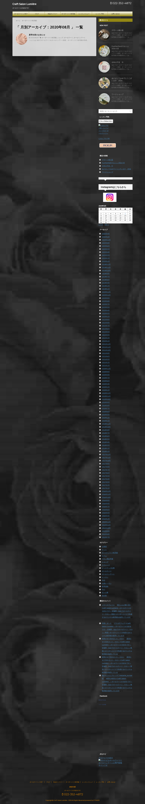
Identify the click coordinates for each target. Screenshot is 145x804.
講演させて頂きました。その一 (113, 639)
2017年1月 (106, 488)
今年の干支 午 (117, 62)
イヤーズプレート (108, 605)
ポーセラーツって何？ (21, 14)
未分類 (104, 596)
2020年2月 (106, 387)
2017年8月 (106, 467)
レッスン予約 (100, 14)
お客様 (104, 547)
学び (103, 589)
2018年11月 (106, 424)
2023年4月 (106, 310)
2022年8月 (106, 323)
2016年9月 (106, 500)
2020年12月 (106, 369)
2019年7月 (106, 408)
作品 (103, 580)
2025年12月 (106, 240)
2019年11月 (106, 396)
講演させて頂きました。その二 (113, 657)
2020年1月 (106, 390)
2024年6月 (106, 280)
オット (104, 550)
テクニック (106, 565)
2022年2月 (106, 338)
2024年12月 (106, 264)
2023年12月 (106, 292)
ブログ (37, 14)
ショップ (60, 38)
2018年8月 (106, 430)
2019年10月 (106, 399)
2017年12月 (106, 454)
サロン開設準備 (107, 559)
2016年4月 (106, 516)
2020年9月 (106, 372)
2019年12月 (106, 393)
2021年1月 (106, 366)
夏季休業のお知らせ (37, 35)
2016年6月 (106, 510)
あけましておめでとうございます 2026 (122, 79)
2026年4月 (106, 234)
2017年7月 (106, 470)
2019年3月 (106, 415)
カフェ (104, 556)
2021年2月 (106, 362)
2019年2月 (106, 418)
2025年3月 (106, 255)
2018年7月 (106, 433)
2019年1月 (106, 421)
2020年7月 (106, 378)
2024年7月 (106, 277)
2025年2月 (106, 258)
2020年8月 (106, 375)
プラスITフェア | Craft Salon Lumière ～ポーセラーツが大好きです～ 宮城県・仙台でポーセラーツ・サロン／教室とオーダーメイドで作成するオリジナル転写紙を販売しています (117, 629)
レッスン (105, 577)
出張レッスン (106, 583)
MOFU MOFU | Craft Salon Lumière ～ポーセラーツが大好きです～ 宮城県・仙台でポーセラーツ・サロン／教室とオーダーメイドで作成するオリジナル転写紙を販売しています (117, 684)
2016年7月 (106, 507)
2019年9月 (106, 402)
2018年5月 (106, 439)
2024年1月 (106, 289)
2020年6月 (106, 381)
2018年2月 (106, 448)
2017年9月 (106, 464)
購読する (104, 20)
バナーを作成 (102, 704)
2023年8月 (106, 301)
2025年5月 (106, 249)
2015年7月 (106, 537)
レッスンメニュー (84, 14)
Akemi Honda (102, 700)
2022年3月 (106, 335)
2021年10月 (106, 350)
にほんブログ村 (104, 139)
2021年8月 (106, 353)
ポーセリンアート (79, 38)
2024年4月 (106, 283)
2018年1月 (106, 451)
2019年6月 (106, 412)
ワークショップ (117, 94)
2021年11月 (106, 347)
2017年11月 (106, 458)
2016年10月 (106, 497)
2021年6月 (106, 356)
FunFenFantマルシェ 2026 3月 (113, 163)
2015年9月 (106, 531)
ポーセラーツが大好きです (72, 790)
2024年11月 (106, 267)
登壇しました (106, 623)
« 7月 (101, 224)
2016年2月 (106, 519)
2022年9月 (106, 320)
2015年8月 (106, 534)
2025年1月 (106, 261)
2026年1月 (106, 237)
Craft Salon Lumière (24, 4)
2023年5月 (106, 307)
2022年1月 (106, 341)
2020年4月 (106, 384)
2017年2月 (106, 485)
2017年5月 (106, 476)
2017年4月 (106, 479)
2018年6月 (106, 436)
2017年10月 (106, 461)
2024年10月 (106, 270)
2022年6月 (106, 329)
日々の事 (105, 593)
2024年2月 (106, 286)
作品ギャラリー (52, 14)
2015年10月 (106, 528)
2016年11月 (106, 494)
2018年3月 (106, 445)
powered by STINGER (92, 800)
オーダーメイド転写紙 (68, 14)
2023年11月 (106, 295)
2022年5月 (106, 332)
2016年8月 (106, 503)
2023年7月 (106, 304)
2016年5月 (106, 513)
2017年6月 (106, 473)
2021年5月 (106, 359)
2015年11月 (106, 525)
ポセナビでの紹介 (106, 758)
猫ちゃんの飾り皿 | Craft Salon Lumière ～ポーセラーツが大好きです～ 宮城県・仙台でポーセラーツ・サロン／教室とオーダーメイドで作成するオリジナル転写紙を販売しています (117, 611)
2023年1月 (106, 316)
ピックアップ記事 (108, 568)
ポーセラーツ (68, 38)
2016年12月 (106, 491)
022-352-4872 (121, 3)
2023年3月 (106, 313)
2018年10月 (106, 427)
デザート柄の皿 (117, 30)
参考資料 (105, 586)
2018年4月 (106, 442)
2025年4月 (106, 252)
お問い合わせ (115, 14)
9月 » (107, 224)
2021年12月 (106, 344)
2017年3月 (106, 482)
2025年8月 (106, 243)
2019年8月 (106, 405)
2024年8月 (106, 274)
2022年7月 (106, 326)
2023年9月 (106, 298)
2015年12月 (106, 522)
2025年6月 (106, 246)
